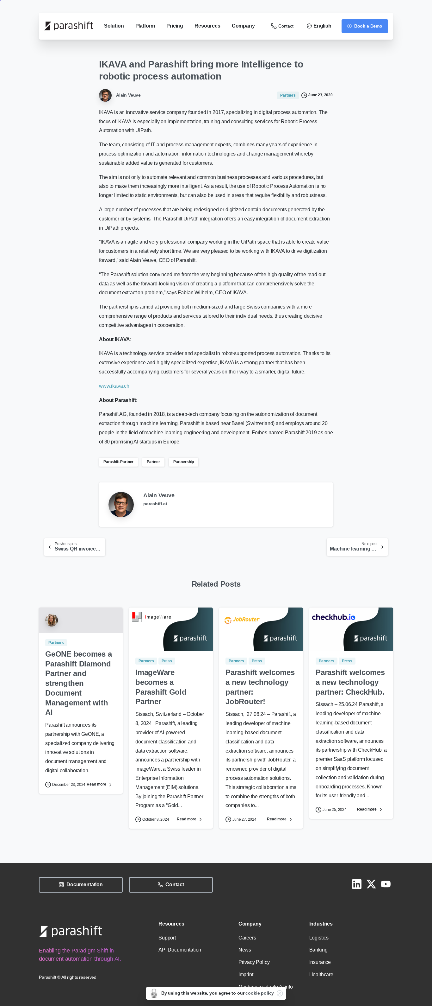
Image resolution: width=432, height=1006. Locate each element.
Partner (153, 462)
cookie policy (259, 993)
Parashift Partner (118, 462)
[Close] (279, 993)
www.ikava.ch (114, 386)
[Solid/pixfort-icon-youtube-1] (386, 883)
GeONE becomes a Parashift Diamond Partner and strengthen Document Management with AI (78, 683)
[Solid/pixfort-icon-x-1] (371, 883)
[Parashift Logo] (70, 931)
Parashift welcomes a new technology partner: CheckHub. (350, 682)
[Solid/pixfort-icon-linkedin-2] (356, 883)
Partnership (183, 462)
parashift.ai (155, 503)
